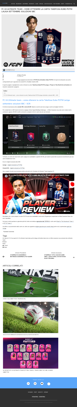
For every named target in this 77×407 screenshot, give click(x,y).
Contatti (40, 392)
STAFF (35, 392)
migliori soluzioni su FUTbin (15, 165)
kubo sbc (45, 238)
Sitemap (46, 392)
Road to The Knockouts (63, 221)
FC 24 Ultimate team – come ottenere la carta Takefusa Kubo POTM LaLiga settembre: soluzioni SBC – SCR (31, 95)
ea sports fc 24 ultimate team (20, 238)
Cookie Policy (42, 396)
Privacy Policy (35, 396)
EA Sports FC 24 (7, 238)
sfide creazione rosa (55, 238)
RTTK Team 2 (8, 223)
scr (49, 238)
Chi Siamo (30, 392)
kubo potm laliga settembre (35, 238)
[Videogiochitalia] (5, 3)
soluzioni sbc (64, 238)
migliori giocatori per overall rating (44, 226)
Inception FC (51, 171)
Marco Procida (22, 75)
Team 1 (71, 221)
